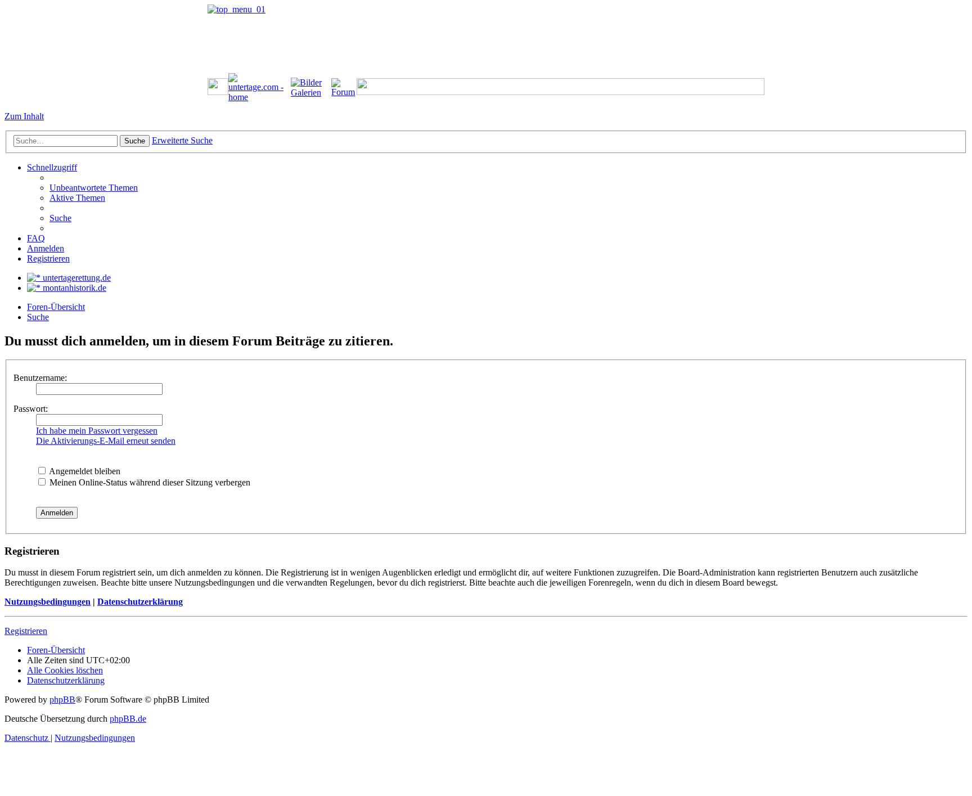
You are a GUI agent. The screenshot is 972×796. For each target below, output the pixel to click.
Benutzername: (40, 378)
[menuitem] (94, 187)
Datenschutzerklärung (140, 601)
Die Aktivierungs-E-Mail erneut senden (106, 441)
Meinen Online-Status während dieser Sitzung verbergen (148, 482)
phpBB (62, 699)
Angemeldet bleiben (83, 471)
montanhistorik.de (73, 288)
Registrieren (25, 631)
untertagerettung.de (75, 277)
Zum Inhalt (24, 116)
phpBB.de (128, 718)
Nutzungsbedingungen (47, 601)
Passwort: (31, 408)
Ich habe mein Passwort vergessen (97, 430)
